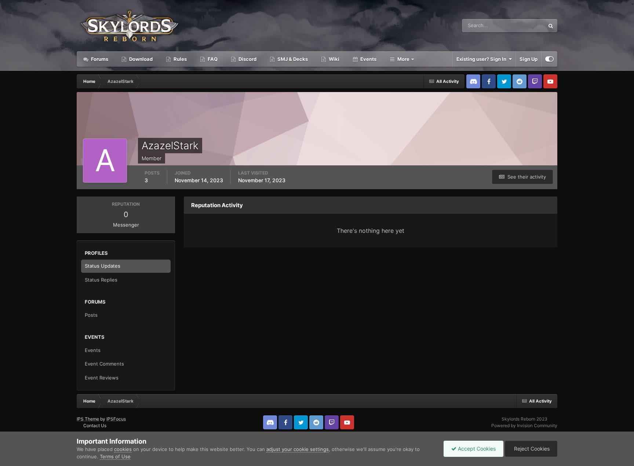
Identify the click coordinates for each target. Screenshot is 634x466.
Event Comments (104, 364)
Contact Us (94, 425)
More (403, 59)
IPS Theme (88, 419)
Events (367, 59)
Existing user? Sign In (482, 59)
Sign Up (529, 59)
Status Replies (101, 280)
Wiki (333, 59)
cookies (123, 449)
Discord (246, 59)
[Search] (550, 25)
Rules (179, 59)
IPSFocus (116, 419)
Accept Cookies (476, 448)
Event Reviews (102, 378)
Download (140, 59)
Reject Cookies (531, 448)
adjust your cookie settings (297, 449)
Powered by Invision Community (524, 425)
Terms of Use (115, 456)
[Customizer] (549, 59)
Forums (99, 59)
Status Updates (518, 25)
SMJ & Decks (292, 59)
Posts (91, 315)
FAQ (212, 59)
